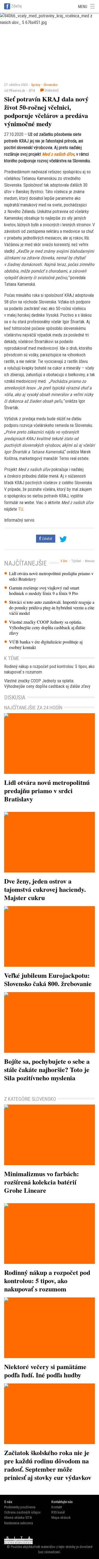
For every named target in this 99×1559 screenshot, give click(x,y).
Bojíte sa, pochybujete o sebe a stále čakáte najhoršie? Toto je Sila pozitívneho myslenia (47, 1069)
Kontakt (56, 1507)
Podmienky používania (19, 1507)
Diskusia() (51, 90)
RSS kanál (58, 1512)
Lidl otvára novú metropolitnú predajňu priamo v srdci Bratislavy (51, 576)
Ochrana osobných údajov (22, 1512)
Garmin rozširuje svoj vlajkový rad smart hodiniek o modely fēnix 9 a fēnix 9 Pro (44, 590)
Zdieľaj (16, 6)
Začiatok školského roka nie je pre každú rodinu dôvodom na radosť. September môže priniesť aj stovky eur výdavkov (47, 1465)
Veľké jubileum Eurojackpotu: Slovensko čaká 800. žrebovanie (48, 979)
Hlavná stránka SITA (18, 1517)
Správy (35, 85)
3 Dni (64, 561)
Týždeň (76, 561)
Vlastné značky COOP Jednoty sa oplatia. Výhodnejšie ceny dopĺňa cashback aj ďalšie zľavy (47, 627)
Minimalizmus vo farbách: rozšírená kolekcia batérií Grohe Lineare (41, 1182)
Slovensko (50, 85)
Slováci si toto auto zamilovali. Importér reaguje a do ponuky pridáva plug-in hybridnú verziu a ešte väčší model (51, 607)
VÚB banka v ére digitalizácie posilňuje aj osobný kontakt (45, 644)
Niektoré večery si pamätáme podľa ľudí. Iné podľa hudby (45, 1371)
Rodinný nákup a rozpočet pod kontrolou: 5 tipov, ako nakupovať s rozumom (49, 669)
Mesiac (90, 561)
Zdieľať (46, 539)
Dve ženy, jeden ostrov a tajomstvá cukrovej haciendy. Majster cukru (45, 889)
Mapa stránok (61, 1517)
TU (20, 509)
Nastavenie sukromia (18, 1523)
